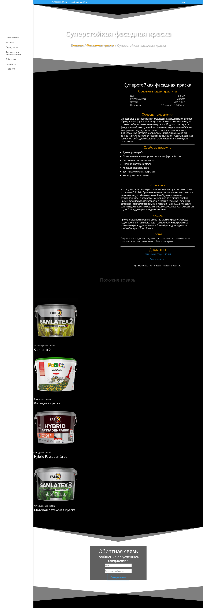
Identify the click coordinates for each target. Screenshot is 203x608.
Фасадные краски (100, 45)
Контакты (11, 64)
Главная (77, 45)
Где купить (12, 47)
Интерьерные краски (44, 345)
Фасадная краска (47, 403)
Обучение (11, 59)
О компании (12, 37)
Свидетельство (157, 259)
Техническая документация (13, 53)
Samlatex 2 (42, 349)
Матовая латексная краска (54, 510)
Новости (10, 69)
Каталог (10, 42)
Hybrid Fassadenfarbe (50, 456)
